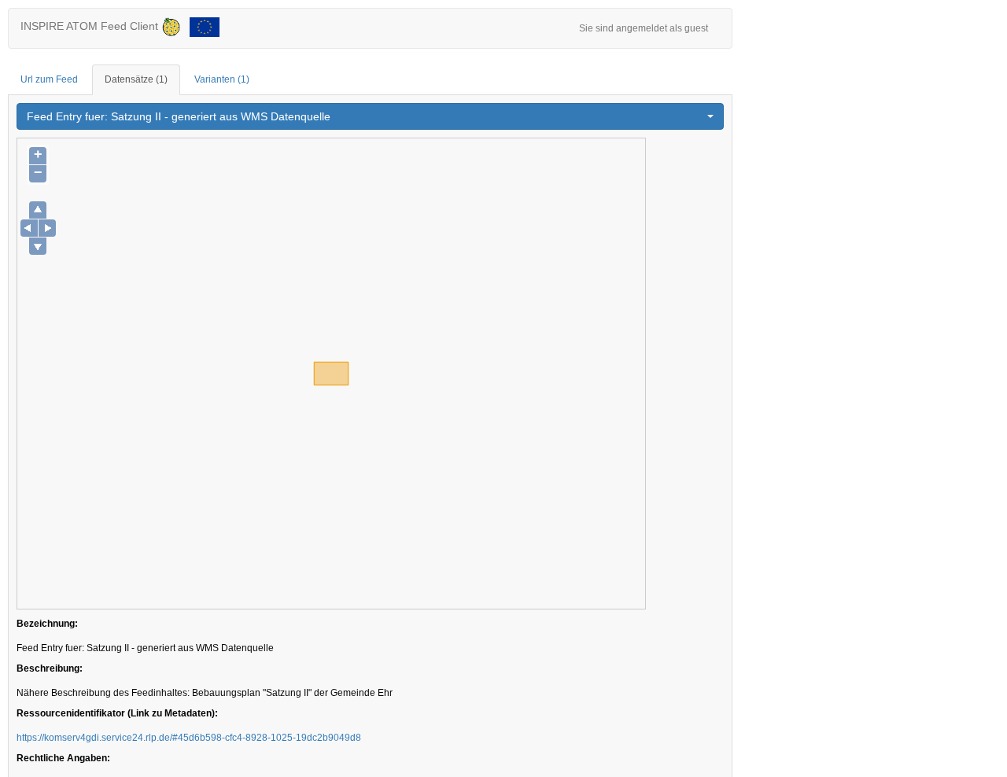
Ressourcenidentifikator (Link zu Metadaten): (117, 713)
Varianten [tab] (221, 79)
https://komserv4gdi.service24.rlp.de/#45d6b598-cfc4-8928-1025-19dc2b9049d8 (189, 737)
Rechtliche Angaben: (63, 758)
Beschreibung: (50, 668)
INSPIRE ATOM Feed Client (90, 26)
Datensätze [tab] (136, 79)
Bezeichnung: (47, 623)
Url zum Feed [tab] (49, 79)
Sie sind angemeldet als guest (643, 28)
